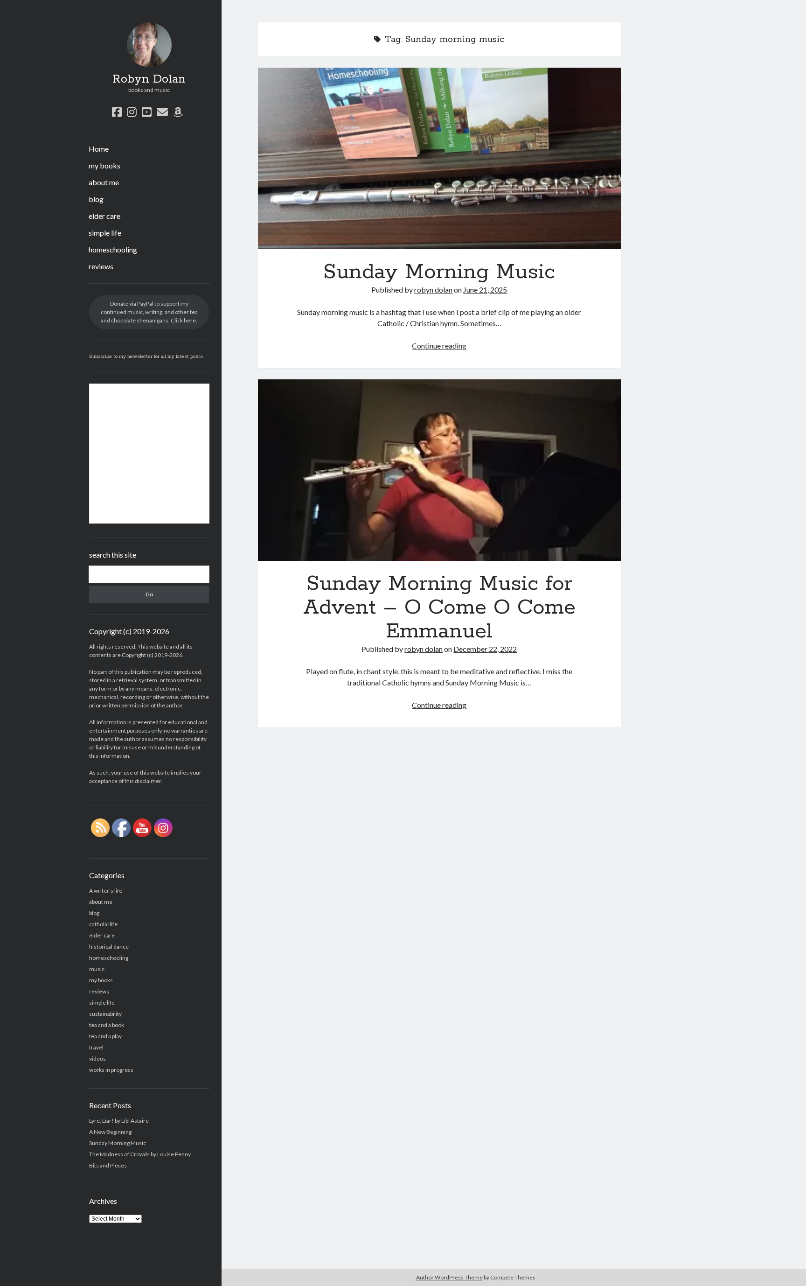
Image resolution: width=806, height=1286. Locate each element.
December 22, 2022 (485, 648)
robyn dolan (433, 289)
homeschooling (113, 249)
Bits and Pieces (108, 1165)
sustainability (105, 1013)
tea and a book (106, 1024)
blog (96, 199)
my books (104, 165)
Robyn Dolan (149, 79)
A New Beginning (110, 1131)
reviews (101, 266)
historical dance (109, 946)
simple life (105, 232)
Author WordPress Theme (449, 1277)
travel (96, 1047)
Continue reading (439, 345)
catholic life (103, 924)
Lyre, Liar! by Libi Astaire (119, 1120)
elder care (104, 215)
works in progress (111, 1069)
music (96, 968)
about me (104, 182)
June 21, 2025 (485, 289)
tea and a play (105, 1036)
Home (99, 148)
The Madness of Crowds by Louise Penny (140, 1154)
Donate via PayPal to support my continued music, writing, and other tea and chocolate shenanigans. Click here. (149, 312)
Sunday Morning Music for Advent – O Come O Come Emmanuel (439, 470)
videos (97, 1058)
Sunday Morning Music (117, 1142)
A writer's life (105, 890)
